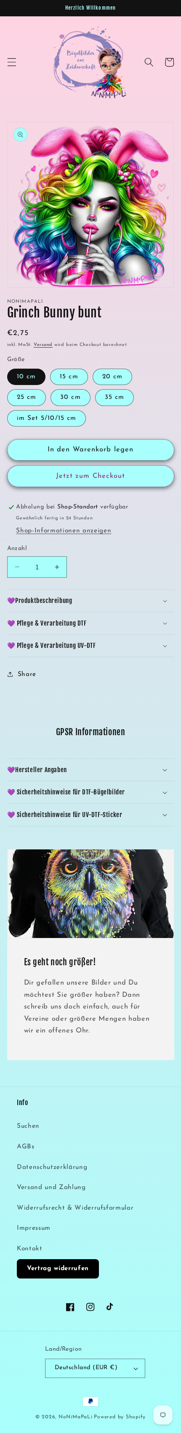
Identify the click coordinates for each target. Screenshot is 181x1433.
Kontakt (30, 1248)
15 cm (69, 376)
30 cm (70, 397)
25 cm (27, 397)
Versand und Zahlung (51, 1187)
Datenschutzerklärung (52, 1167)
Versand (43, 345)
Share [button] (27, 674)
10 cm (26, 376)
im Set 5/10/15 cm (47, 418)
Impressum (34, 1228)
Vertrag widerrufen (58, 1268)
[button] (11, 62)
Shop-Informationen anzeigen (63, 530)
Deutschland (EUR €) (86, 1368)
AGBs (26, 1146)
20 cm (112, 376)
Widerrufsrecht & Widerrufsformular (75, 1208)
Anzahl (17, 548)
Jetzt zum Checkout (90, 476)
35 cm (115, 397)
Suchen (28, 1126)
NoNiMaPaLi (76, 1417)
